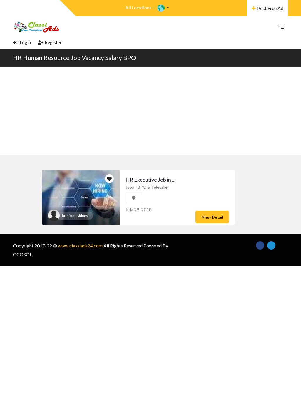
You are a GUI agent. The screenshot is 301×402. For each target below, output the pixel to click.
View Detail (212, 217)
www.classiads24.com (80, 245)
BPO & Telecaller (153, 187)
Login (25, 42)
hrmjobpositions (75, 215)
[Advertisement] (150, 110)
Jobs (130, 187)
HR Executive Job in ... (150, 179)
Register (53, 42)
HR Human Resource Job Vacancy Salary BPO (74, 57)
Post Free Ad (270, 8)
